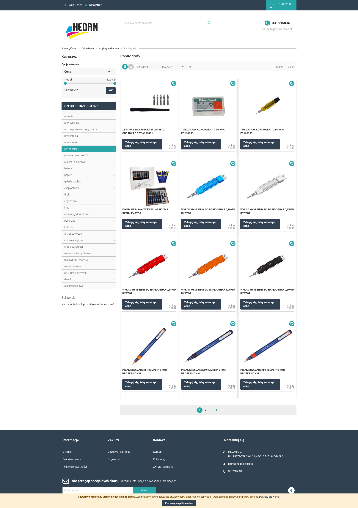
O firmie (66, 451)
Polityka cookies (71, 459)
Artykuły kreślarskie (109, 48)
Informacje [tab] (70, 440)
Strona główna (69, 48)
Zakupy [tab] (113, 440)
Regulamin (114, 459)
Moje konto (75, 5)
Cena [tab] (67, 71)
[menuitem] (89, 116)
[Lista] (131, 67)
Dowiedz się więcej (269, 496)
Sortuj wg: (142, 66)
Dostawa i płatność (119, 451)
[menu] (89, 201)
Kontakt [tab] (159, 440)
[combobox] (167, 23)
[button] (173, 83)
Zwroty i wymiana (163, 466)
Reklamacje (159, 459)
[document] (179, 500)
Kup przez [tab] (69, 56)
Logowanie (95, 5)
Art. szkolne (88, 48)
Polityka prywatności (74, 466)
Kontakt (157, 451)
